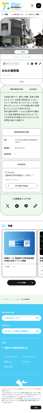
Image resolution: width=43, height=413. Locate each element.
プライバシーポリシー (31, 398)
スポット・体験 (25, 57)
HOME (17, 57)
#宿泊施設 (21, 81)
